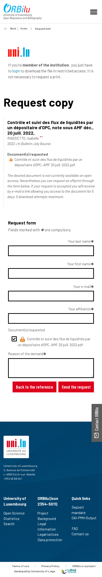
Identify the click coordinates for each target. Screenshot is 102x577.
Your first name (79, 264)
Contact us (80, 534)
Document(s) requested (26, 330)
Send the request (76, 387)
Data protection (49, 540)
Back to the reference (34, 387)
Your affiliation (79, 309)
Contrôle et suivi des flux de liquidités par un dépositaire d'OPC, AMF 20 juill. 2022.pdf (54, 342)
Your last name (79, 241)
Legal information (46, 526)
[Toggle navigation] (94, 11)
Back (13, 28)
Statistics (11, 518)
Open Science (14, 513)
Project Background (46, 516)
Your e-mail (82, 286)
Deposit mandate (79, 510)
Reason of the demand (25, 354)
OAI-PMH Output (84, 518)
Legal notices (48, 534)
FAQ (75, 528)
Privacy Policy (50, 565)
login (16, 70)
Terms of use (20, 565)
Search (9, 524)
